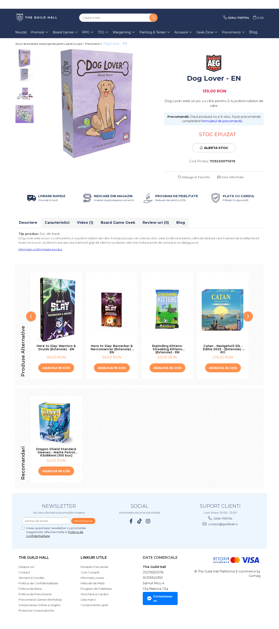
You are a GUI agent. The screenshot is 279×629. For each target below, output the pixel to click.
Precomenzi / (93, 43)
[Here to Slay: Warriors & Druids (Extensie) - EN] (56, 309)
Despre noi (26, 567)
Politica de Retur (30, 588)
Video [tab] (85, 222)
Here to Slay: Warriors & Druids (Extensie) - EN (56, 347)
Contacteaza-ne (163, 598)
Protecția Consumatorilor (36, 610)
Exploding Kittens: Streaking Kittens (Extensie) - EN (167, 349)
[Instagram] (148, 521)
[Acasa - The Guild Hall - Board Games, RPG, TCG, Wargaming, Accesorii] (37, 17)
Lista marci (88, 599)
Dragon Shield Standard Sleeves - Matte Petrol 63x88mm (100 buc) (56, 452)
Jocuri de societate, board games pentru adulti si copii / (49, 43)
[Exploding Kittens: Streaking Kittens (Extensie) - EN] (167, 309)
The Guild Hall (34, 558)
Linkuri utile (94, 558)
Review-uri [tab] (156, 222)
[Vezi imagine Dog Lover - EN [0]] (24, 58)
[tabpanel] (97, 103)
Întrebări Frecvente (94, 567)
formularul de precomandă (221, 121)
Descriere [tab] (28, 222)
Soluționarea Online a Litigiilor (40, 605)
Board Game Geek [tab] (118, 222)
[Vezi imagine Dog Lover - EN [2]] (24, 94)
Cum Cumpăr (90, 572)
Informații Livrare (92, 577)
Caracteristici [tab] (57, 222)
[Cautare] (153, 18)
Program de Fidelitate (96, 588)
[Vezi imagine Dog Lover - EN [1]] (24, 74)
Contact (24, 572)
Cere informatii (231, 177)
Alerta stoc (216, 148)
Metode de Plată (93, 583)
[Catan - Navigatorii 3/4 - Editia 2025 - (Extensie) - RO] (223, 309)
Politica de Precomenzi (35, 594)
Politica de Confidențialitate (38, 583)
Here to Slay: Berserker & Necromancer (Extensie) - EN (112, 349)
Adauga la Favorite (195, 177)
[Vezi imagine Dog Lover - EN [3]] (24, 114)
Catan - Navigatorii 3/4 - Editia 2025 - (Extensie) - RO (223, 349)
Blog (253, 32)
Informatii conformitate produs (40, 249)
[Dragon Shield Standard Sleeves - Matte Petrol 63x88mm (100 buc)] (56, 423)
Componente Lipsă (94, 605)
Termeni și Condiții (31, 577)
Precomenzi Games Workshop (40, 599)
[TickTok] (139, 521)
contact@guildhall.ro (223, 524)
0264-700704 (222, 518)
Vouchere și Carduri (94, 594)
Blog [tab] (180, 222)
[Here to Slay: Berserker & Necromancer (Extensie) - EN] (111, 309)
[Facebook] (131, 521)
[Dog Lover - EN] (97, 103)
